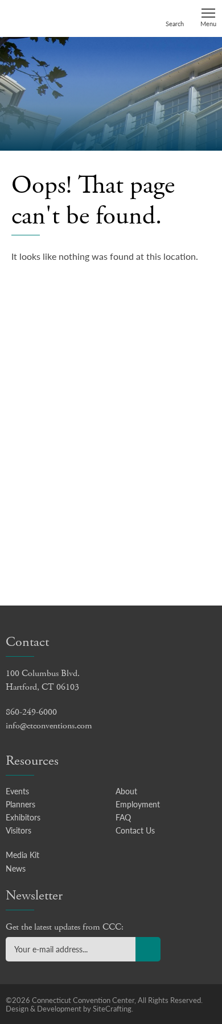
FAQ (123, 817)
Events (17, 791)
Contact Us (135, 830)
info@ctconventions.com (49, 726)
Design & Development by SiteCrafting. (69, 1008)
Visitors (18, 830)
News (16, 868)
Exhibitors (23, 817)
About (126, 791)
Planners (20, 804)
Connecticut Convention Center (49, 18)
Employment (138, 804)
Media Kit (22, 854)
